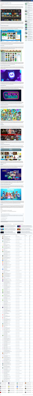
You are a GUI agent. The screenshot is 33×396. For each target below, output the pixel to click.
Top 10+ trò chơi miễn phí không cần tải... (7, 276)
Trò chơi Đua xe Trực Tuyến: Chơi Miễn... (7, 236)
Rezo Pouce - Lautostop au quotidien (7, 329)
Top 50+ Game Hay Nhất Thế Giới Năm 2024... (7, 264)
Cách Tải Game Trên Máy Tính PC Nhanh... (7, 339)
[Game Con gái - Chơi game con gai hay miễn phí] (26, 31)
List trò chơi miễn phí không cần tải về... (7, 370)
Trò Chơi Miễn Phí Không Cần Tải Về (30, 40)
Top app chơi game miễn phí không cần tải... (7, 273)
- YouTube (4, 314)
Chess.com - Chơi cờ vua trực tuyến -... (7, 379)
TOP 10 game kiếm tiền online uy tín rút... (7, 261)
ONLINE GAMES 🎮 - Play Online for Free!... (7, 304)
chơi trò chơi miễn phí (17, 236)
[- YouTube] (26, 5)
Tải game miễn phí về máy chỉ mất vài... (7, 270)
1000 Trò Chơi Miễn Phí (29, 24)
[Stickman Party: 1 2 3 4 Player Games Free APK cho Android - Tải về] (26, 29)
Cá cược (25, 0)
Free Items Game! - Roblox (6, 301)
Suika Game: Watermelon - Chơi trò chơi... (7, 283)
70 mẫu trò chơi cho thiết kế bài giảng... (7, 242)
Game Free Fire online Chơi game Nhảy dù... (7, 279)
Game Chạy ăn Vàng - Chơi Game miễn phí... (7, 311)
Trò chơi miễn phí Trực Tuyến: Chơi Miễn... (7, 357)
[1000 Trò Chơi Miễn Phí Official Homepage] (26, 38)
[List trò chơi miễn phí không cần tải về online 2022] (26, 9)
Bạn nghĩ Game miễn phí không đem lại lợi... (7, 239)
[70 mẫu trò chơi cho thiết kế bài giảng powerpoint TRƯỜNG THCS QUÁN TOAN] (26, 24)
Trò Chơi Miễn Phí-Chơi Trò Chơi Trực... (7, 289)
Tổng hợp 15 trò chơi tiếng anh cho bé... (7, 258)
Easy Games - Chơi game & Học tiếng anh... (7, 348)
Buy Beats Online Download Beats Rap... (7, 267)
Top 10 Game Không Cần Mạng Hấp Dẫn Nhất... (8, 351)
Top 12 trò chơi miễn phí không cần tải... (7, 252)
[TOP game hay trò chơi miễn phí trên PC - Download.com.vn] (26, 27)
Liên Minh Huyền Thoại (6, 345)
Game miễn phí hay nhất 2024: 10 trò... (7, 255)
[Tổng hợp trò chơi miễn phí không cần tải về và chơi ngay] (26, 4)
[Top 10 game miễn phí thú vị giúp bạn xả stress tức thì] (26, 11)
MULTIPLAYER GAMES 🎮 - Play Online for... (7, 320)
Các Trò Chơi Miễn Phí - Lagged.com (7, 332)
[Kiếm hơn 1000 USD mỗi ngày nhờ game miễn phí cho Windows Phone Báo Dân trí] (26, 33)
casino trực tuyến (29, 0)
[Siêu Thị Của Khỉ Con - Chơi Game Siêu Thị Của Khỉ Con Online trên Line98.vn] (26, 26)
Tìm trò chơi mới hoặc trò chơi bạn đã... (7, 298)
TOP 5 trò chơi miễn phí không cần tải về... (7, 286)
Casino (23, 0)
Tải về (31, 0)
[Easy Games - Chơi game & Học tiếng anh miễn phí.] (26, 40)
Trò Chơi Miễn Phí (28, 4)
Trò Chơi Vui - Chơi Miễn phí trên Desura (7, 308)
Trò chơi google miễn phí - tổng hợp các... (7, 336)
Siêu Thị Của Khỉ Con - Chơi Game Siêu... (7, 251)
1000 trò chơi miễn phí (5, 241)
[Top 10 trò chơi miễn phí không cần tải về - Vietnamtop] (26, 36)
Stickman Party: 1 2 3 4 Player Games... (7, 323)
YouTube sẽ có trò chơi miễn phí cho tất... (7, 248)
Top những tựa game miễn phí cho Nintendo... (8, 280)
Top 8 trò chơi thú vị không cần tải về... (7, 292)
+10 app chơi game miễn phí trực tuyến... (7, 376)
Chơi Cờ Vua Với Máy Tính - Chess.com (7, 245)
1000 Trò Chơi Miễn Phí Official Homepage (7, 360)
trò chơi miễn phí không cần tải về (6, 238)
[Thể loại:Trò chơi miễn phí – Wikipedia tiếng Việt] (26, 7)
